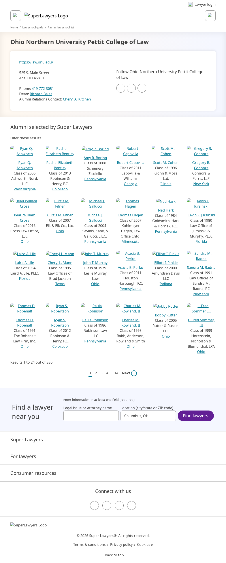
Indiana (166, 283)
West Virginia (25, 189)
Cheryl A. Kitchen (77, 99)
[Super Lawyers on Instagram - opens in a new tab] (106, 505)
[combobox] (91, 416)
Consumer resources (33, 473)
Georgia (130, 183)
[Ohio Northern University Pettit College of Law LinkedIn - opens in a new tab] (141, 88)
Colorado (60, 189)
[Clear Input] (113, 415)
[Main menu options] (15, 15)
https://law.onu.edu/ (36, 62)
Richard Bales (41, 93)
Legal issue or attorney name (87, 407)
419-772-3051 (43, 88)
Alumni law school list (61, 27)
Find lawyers (195, 416)
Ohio (25, 241)
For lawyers (23, 456)
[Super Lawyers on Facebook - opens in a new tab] (94, 505)
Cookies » (145, 544)
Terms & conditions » (90, 544)
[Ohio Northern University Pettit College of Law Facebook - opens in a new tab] (120, 88)
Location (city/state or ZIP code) (147, 407)
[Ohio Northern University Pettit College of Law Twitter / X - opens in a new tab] (131, 88)
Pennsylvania (95, 179)
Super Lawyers (26, 439)
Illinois (165, 183)
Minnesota (130, 241)
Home (14, 27)
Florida (201, 241)
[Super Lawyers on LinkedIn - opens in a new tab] (131, 505)
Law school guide (32, 27)
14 (116, 373)
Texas (60, 283)
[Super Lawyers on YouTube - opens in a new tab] (119, 505)
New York (201, 183)
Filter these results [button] (25, 138)
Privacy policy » (122, 544)
